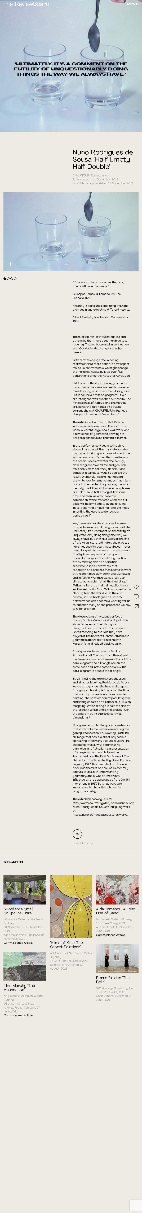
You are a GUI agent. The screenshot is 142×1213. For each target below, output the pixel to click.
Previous (37, 223)
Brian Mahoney (83, 843)
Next (105, 223)
